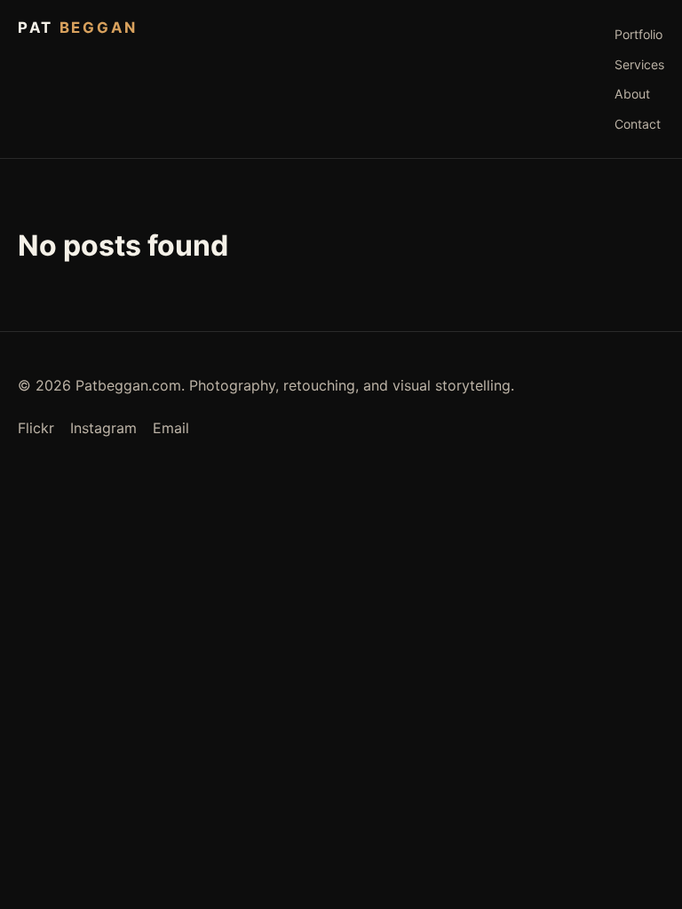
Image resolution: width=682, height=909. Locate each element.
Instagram (103, 428)
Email (171, 428)
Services (639, 64)
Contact (638, 123)
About (632, 93)
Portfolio (638, 34)
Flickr (36, 428)
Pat (78, 27)
